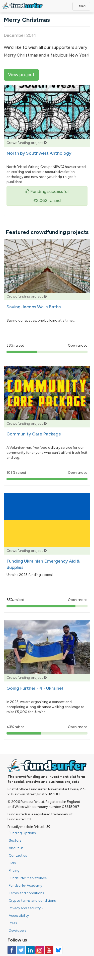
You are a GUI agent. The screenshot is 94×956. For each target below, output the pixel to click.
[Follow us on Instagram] (39, 950)
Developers (18, 930)
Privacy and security (25, 908)
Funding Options (22, 833)
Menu (82, 6)
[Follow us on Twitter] (21, 950)
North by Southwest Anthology (39, 153)
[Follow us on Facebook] (12, 950)
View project (21, 74)
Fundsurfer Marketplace (28, 878)
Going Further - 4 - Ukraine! (35, 688)
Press (13, 923)
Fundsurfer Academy (25, 885)
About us (16, 848)
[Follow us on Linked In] (30, 950)
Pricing (14, 870)
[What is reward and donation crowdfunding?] (45, 143)
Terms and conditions (26, 893)
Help (12, 863)
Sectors (15, 840)
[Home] (23, 6)
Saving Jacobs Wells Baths (34, 307)
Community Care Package (34, 434)
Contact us (18, 855)
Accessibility (19, 915)
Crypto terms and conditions (32, 900)
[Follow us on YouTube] (49, 950)
